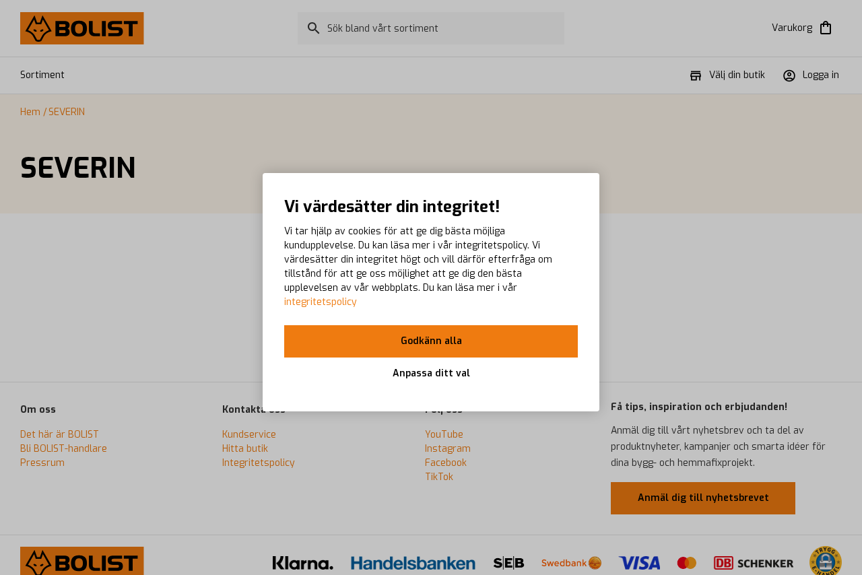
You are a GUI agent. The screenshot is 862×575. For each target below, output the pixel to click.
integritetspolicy (320, 302)
